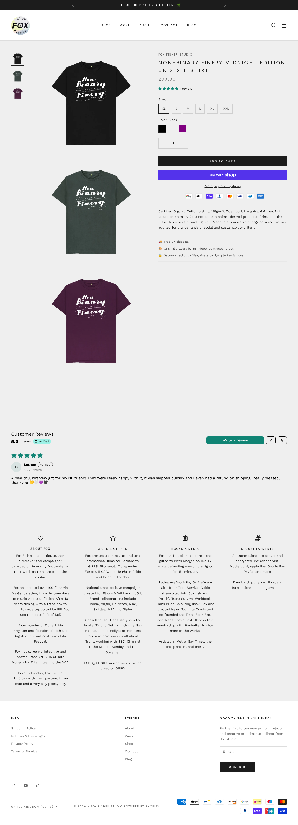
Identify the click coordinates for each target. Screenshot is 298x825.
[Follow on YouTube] (25, 785)
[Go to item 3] (17, 93)
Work (125, 25)
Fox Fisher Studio (175, 54)
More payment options (223, 186)
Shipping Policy (23, 728)
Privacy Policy (22, 743)
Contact (169, 25)
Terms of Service (24, 751)
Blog (192, 25)
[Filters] (271, 440)
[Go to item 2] (17, 76)
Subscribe (237, 767)
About (145, 25)
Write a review (235, 440)
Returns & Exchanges (28, 736)
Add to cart (222, 161)
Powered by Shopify (141, 806)
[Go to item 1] (17, 59)
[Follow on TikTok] (37, 785)
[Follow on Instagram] (13, 785)
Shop (106, 25)
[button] (168, 88)
